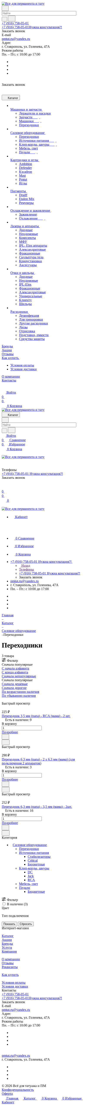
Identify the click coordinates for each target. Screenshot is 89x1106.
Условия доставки (23, 369)
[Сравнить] (6, 742)
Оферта (7, 1093)
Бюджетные (36, 864)
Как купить (10, 975)
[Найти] (11, 18)
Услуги (7, 947)
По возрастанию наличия (20, 692)
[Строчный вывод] (6, 699)
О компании (11, 959)
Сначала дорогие (14, 688)
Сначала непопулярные (19, 676)
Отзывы (8, 963)
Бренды (7, 943)
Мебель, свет (28, 884)
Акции (7, 940)
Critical (33, 860)
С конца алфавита (15, 672)
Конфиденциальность (18, 1090)
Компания (9, 951)
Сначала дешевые (15, 684)
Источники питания (34, 853)
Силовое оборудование (30, 845)
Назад (25, 565)
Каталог (8, 936)
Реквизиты (10, 967)
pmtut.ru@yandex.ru (16, 39)
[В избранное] (5, 737)
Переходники (29, 849)
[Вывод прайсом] (9, 699)
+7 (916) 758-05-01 (15, 23)
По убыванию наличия (19, 695)
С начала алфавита (15, 668)
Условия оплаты (22, 365)
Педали (24, 888)
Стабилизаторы (39, 856)
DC (30, 872)
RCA (31, 880)
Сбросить (26, 924)
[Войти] (4, 487)
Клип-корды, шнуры (34, 868)
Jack (31, 876)
